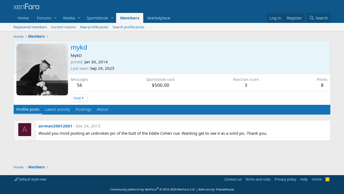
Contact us (233, 179)
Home (23, 17)
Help (304, 179)
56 (79, 85)
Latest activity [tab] (57, 109)
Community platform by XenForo (152, 189)
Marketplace (158, 17)
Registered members (30, 27)
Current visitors (63, 27)
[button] (55, 18)
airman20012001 (55, 126)
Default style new (32, 179)
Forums (44, 17)
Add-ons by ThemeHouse (216, 189)
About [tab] (102, 109)
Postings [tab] (83, 109)
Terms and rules (258, 179)
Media (69, 17)
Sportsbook (97, 17)
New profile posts (94, 27)
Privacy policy (285, 179)
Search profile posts (128, 27)
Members (129, 17)
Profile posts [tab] (28, 109)
